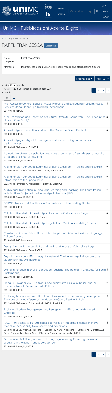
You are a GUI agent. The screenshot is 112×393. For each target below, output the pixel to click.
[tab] (7, 98)
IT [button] (103, 5)
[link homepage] (21, 11)
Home (61, 8)
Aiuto (105, 11)
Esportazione (83, 78)
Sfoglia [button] (61, 13)
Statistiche (51, 45)
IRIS (4, 38)
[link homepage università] (48, 11)
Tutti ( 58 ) (101, 78)
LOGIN (105, 16)
